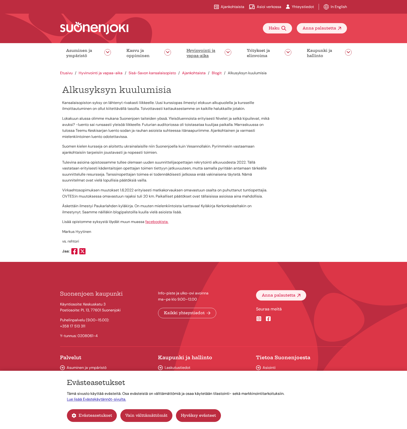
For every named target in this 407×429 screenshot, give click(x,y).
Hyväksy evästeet (198, 415)
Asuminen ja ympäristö (79, 53)
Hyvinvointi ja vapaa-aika (201, 53)
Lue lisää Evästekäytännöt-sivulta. (96, 399)
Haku (274, 28)
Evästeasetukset (95, 415)
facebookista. (156, 221)
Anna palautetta (319, 28)
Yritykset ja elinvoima (258, 53)
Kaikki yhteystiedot (184, 312)
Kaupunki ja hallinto (319, 53)
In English (339, 6)
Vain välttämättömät (146, 415)
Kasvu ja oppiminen (138, 53)
